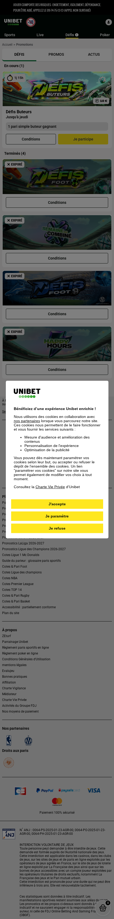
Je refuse (57, 528)
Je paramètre (57, 516)
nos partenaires (27, 421)
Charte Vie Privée (50, 487)
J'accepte (57, 504)
